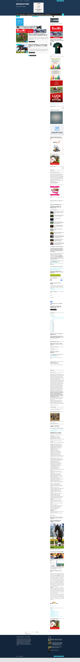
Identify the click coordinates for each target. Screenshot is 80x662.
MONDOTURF (22, 4)
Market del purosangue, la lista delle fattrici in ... (58, 317)
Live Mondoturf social (27, 0)
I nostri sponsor (22, 14)
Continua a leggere (31, 41)
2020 (52, 322)
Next (35, 55)
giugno (53, 320)
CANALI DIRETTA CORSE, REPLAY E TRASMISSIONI (55, 613)
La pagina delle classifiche (30, 14)
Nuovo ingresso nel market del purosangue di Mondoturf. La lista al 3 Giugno (59, 233)
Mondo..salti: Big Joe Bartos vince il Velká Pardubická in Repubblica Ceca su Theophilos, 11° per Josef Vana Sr (58, 240)
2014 (52, 327)
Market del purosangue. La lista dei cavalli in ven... (58, 319)
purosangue (18, 44)
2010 (52, 331)
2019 (52, 323)
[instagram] (60, 0)
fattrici (39, 16)
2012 (52, 329)
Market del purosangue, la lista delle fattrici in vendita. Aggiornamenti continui (51, 16)
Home (17, 0)
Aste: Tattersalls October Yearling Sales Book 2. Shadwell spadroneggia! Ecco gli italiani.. (58, 226)
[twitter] (57, 0)
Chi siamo (21, 0)
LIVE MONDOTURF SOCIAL (54, 614)
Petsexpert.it (52, 202)
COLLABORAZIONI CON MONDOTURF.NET (56, 616)
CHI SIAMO (51, 610)
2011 (52, 330)
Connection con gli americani (57, 218)
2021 (52, 321)
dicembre (53, 316)
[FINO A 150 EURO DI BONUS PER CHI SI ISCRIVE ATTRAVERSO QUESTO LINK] (57, 104)
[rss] (61, 0)
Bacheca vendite (48, 14)
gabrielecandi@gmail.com (54, 262)
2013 (52, 328)
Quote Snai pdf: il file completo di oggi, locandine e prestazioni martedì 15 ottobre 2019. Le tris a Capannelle (58, 222)
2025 (52, 314)
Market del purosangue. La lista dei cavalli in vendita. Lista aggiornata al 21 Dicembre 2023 (38, 46)
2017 (52, 325)
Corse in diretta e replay (40, 14)
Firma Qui (51, 339)
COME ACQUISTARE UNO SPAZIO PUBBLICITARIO (54, 615)
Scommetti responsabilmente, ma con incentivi (28, 16)
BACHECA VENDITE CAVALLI (54, 613)
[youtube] (63, 0)
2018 (52, 324)
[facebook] (58, 0)
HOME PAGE (52, 609)
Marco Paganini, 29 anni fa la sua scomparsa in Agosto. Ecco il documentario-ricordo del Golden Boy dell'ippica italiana (59, 243)
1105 (33, 55)
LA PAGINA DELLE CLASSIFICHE (54, 611)
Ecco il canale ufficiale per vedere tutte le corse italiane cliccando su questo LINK (57, 430)
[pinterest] (61, 656)
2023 (52, 315)
